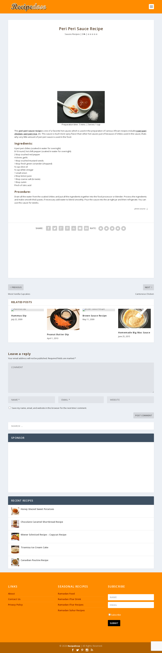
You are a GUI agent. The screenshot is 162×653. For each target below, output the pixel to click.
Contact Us (14, 599)
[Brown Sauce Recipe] (99, 310)
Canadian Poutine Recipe (34, 560)
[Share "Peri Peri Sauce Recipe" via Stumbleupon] (74, 228)
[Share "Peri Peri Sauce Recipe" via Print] (86, 228)
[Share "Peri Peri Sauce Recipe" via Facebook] (48, 228)
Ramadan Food (66, 593)
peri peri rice (30, 133)
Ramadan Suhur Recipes (71, 610)
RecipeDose (74, 645)
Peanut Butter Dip (58, 334)
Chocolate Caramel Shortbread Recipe (42, 521)
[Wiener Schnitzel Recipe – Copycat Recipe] (15, 537)
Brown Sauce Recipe (95, 315)
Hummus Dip (18, 315)
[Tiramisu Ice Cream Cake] (15, 549)
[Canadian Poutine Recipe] (15, 562)
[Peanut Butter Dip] (63, 319)
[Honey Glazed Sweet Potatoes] (15, 511)
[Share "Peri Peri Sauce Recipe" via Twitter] (55, 228)
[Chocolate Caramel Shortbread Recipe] (15, 524)
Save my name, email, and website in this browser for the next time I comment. (49, 408)
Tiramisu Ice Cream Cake (34, 547)
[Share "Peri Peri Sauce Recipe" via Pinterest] (67, 228)
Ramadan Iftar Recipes (70, 604)
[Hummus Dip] (27, 310)
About (11, 593)
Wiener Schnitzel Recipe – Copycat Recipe (43, 534)
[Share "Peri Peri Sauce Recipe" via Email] (80, 228)
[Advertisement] (81, 64)
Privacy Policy (15, 604)
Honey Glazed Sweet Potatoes (37, 509)
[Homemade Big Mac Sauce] (134, 318)
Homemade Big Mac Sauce (134, 332)
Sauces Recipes (72, 34)
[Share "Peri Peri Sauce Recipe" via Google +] (61, 228)
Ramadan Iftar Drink (69, 599)
